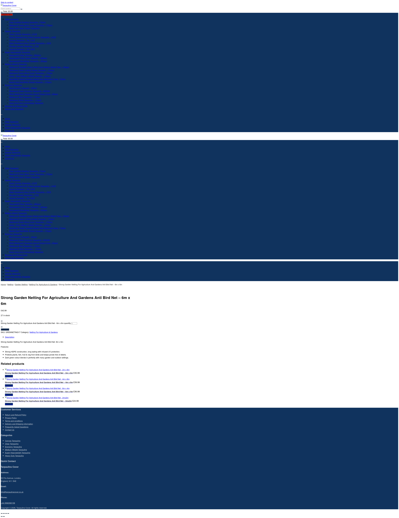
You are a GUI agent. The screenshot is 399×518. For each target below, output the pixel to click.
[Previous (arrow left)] (1, 516)
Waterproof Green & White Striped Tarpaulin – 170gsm (31, 70)
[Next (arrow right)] (4, 516)
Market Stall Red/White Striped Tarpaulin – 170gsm (30, 82)
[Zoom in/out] (1, 513)
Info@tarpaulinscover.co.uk (12, 492)
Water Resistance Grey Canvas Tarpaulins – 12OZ (30, 43)
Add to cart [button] (9, 376)
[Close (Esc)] (8, 513)
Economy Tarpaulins (13, 85)
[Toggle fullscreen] (4, 513)
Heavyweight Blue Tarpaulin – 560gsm (25, 55)
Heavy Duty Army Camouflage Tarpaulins (26, 103)
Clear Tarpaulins (11, 19)
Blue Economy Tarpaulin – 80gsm (23, 88)
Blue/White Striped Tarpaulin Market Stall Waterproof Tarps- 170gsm (37, 79)
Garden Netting (21, 284)
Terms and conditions (14, 420)
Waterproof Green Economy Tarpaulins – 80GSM (29, 91)
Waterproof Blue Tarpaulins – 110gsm (24, 97)
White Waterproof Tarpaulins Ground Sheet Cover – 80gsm (33, 94)
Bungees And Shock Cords (16, 106)
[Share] (6, 513)
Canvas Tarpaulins (12, 31)
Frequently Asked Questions (16, 426)
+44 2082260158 (8, 503)
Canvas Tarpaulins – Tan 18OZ (22, 49)
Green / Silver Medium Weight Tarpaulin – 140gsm (30, 76)
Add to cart (5, 329)
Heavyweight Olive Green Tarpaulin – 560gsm (28, 58)
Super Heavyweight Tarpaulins (17, 52)
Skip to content (7, 2)
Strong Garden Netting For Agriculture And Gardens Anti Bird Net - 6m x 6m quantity (36, 323)
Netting (10, 284)
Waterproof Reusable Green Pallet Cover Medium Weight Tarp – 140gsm (39, 67)
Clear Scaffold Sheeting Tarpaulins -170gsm (27, 22)
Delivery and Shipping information (19, 423)
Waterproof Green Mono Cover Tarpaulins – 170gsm (30, 25)
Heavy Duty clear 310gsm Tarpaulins (24, 28)
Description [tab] (9, 337)
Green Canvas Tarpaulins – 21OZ (23, 34)
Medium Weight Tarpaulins (16, 64)
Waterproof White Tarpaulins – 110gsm (25, 100)
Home (7, 118)
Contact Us (9, 130)
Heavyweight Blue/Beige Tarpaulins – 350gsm (28, 61)
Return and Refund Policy (15, 414)
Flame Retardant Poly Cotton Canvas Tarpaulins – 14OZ (32, 37)
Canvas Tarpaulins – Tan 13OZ (22, 40)
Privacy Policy (11, 417)
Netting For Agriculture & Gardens (43, 284)
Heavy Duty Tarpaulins (14, 109)
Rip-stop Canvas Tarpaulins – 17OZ (24, 46)
